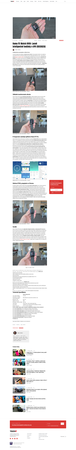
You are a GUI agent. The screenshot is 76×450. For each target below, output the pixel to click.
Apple (24, 1)
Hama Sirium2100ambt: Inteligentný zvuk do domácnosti (21, 321)
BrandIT (28, 436)
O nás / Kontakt (29, 433)
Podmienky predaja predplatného (43, 436)
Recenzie (17, 1)
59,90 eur (29, 290)
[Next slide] (46, 254)
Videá (21, 1)
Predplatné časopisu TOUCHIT (43, 433)
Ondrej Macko (28, 392)
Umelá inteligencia (45, 1)
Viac (56, 1)
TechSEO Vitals (19, 447)
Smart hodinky (52, 1)
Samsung (31, 1)
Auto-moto (39, 1)
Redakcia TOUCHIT (29, 365)
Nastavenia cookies (41, 439)
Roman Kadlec (18, 49)
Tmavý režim (62, 436)
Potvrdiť (56, 189)
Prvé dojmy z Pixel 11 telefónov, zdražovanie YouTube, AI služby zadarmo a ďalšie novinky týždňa (35, 362)
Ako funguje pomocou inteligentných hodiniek (22, 314)
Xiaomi (36, 1)
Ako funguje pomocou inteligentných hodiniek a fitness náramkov (25, 308)
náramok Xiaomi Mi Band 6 (25, 239)
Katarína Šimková (29, 355)
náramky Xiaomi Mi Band (24, 105)
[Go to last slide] (13, 254)
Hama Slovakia (36, 290)
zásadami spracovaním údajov (54, 425)
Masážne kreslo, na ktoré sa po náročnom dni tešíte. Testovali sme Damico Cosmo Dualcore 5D (36, 409)
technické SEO (12, 447)
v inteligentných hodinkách (22, 317)
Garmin (28, 1)
